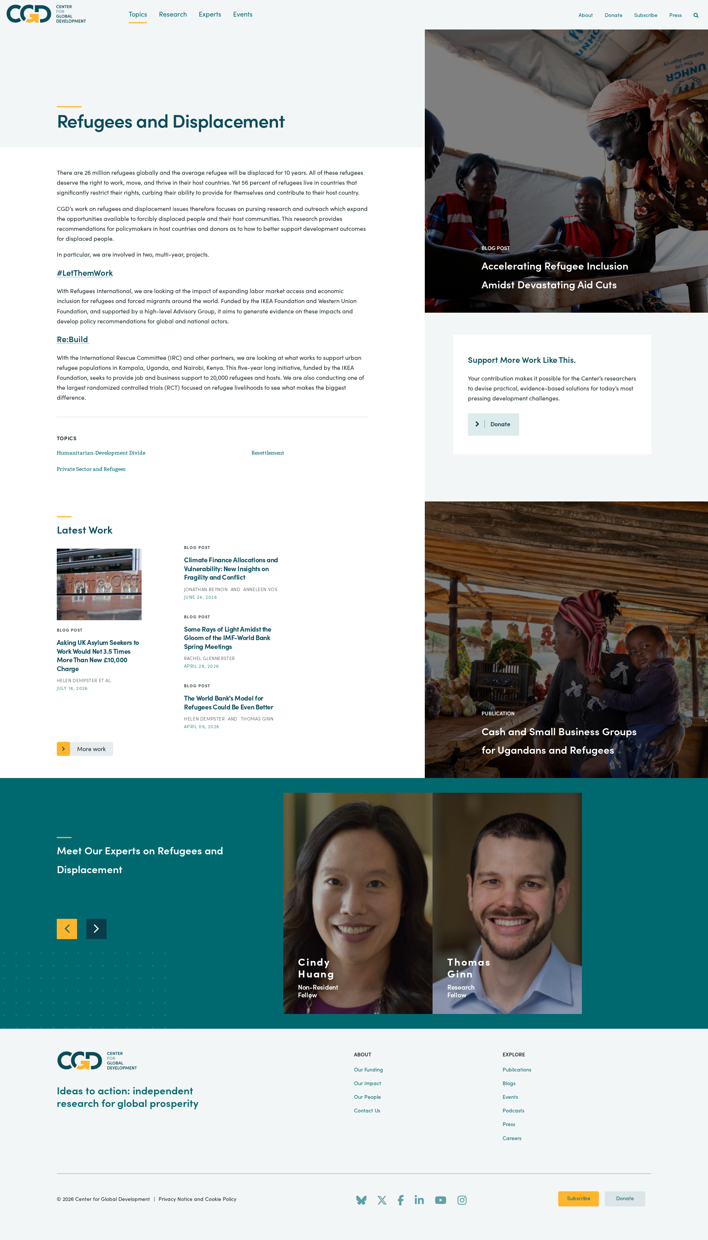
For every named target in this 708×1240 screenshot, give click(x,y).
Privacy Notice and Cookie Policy (197, 1199)
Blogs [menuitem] (509, 1084)
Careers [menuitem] (512, 1139)
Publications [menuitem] (517, 1070)
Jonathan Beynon (206, 589)
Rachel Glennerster (209, 658)
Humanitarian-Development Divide (101, 453)
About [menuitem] (586, 15)
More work (91, 749)
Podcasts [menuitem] (513, 1111)
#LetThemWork (85, 273)
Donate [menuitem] (613, 15)
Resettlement (267, 453)
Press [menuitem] (675, 15)
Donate (500, 424)
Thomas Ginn (257, 719)
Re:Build (73, 339)
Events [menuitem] (510, 1097)
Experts (210, 14)
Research (173, 14)
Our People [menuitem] (367, 1097)
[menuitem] (696, 15)
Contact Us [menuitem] (367, 1111)
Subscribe (578, 1199)
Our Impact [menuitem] (367, 1084)
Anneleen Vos (260, 589)
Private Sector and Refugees (91, 469)
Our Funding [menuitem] (368, 1070)
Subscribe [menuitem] (645, 15)
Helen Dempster (78, 680)
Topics (138, 14)
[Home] (64, 13)
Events (243, 14)
